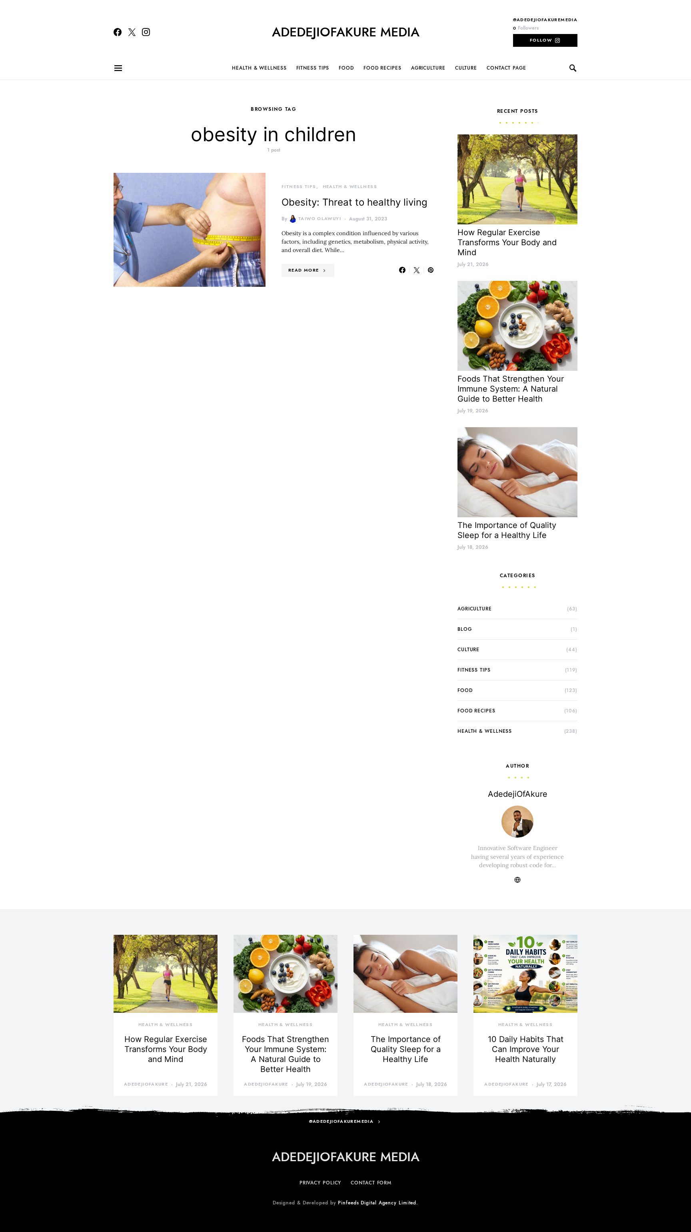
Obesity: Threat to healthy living (354, 202)
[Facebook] (118, 32)
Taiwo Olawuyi (319, 219)
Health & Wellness (259, 68)
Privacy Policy (321, 1183)
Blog (464, 629)
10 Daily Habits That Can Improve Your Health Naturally (525, 1049)
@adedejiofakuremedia (545, 20)
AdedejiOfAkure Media (345, 32)
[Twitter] (132, 32)
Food (346, 68)
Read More (303, 270)
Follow (541, 40)
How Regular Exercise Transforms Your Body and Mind (507, 242)
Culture (466, 68)
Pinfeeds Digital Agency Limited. (378, 1203)
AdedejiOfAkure (517, 794)
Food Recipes (382, 68)
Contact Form (371, 1183)
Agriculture (428, 68)
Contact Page (506, 68)
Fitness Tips (313, 68)
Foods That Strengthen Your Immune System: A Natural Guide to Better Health (510, 389)
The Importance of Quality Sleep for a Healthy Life (506, 530)
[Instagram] (146, 32)
